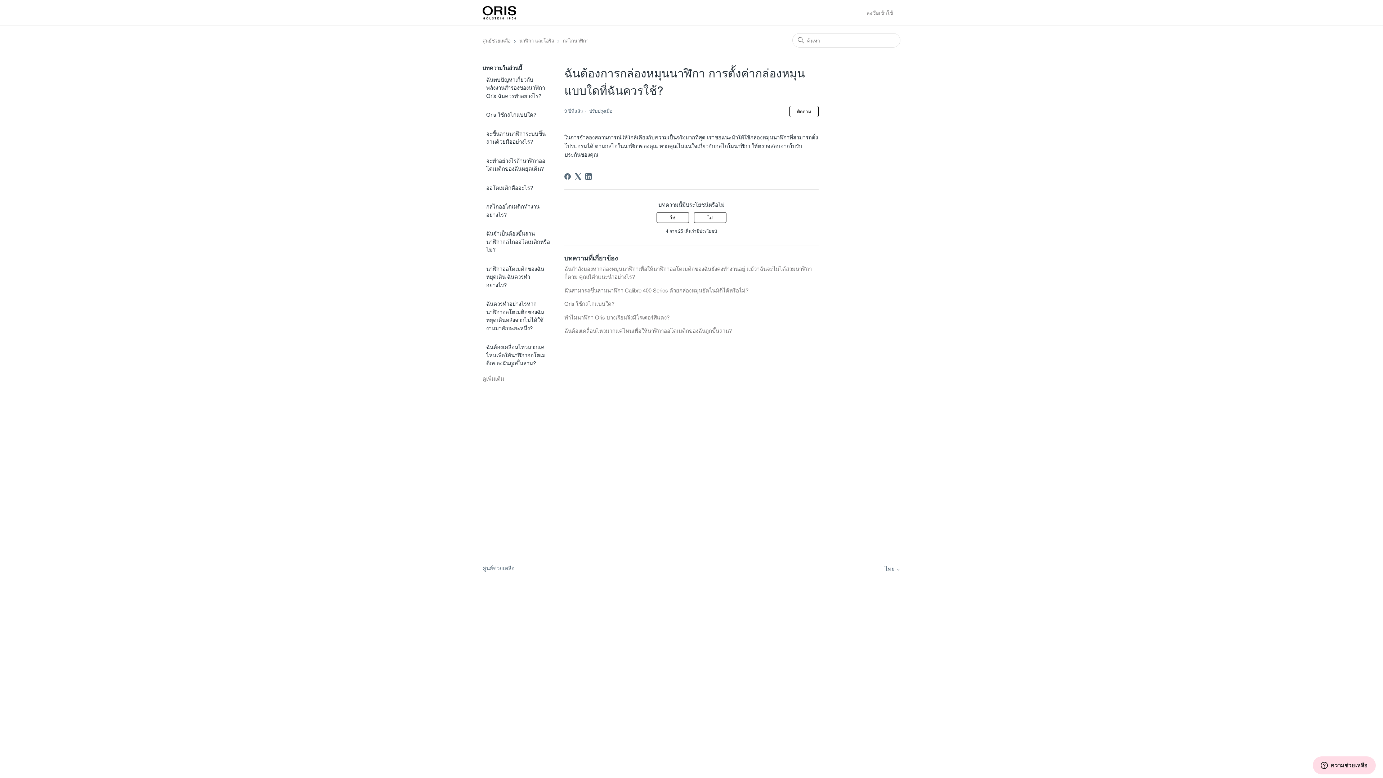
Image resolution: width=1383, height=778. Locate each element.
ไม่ (710, 217)
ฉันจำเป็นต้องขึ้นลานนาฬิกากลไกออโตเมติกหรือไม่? (518, 241)
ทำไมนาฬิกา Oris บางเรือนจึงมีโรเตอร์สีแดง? (617, 317)
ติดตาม (804, 111)
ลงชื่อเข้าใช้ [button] (880, 12)
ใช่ (672, 217)
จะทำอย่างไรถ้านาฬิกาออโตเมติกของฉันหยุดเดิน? (515, 165)
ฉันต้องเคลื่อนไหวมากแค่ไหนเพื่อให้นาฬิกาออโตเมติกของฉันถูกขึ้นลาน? (516, 355)
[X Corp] (578, 176)
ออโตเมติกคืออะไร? (509, 187)
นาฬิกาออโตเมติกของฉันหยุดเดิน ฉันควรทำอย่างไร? (515, 277)
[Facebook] (567, 176)
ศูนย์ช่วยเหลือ (497, 40)
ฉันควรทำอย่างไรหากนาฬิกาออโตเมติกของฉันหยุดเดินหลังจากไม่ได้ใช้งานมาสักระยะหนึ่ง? (515, 316)
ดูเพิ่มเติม (493, 378)
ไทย (890, 568)
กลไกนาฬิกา (575, 40)
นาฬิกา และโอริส (536, 40)
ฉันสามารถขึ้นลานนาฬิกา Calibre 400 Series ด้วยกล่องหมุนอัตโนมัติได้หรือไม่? (656, 290)
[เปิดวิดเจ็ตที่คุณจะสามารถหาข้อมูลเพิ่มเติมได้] (1344, 765)
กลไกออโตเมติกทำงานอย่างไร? (513, 210)
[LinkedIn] (588, 176)
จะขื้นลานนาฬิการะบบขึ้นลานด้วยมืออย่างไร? (516, 138)
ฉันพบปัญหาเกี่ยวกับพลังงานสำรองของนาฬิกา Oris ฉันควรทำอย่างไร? (515, 87)
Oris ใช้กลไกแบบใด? (511, 114)
